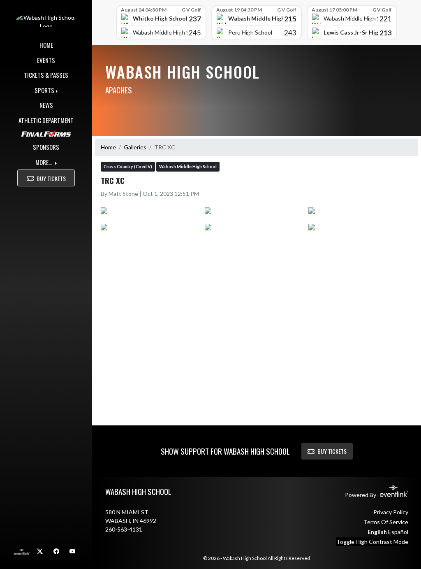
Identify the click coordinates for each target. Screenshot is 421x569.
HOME (46, 44)
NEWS (46, 104)
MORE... (44, 162)
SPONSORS (46, 146)
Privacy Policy (390, 512)
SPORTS (44, 90)
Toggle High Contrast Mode (372, 541)
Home (108, 147)
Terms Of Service (385, 521)
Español (398, 531)
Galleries (135, 147)
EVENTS (46, 60)
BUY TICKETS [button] (51, 178)
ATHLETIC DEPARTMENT (46, 120)
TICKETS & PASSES (46, 74)
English (377, 531)
